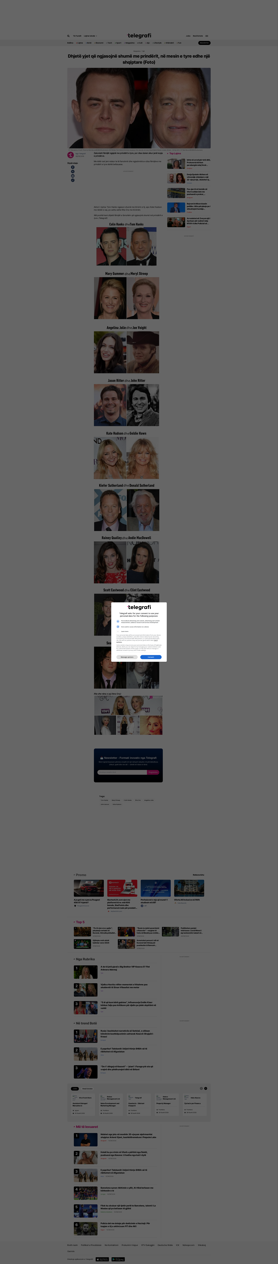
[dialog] (139, 632)
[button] (139, 631)
